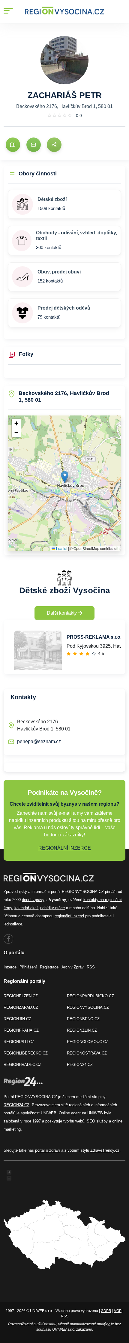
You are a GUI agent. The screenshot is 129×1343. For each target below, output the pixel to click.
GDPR (106, 1311)
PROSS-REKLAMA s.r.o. (94, 637)
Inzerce (10, 967)
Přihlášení (28, 967)
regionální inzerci (69, 916)
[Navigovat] (13, 144)
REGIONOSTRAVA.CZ (87, 1053)
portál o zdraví (47, 1150)
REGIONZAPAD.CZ (21, 1007)
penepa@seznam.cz (39, 741)
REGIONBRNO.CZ (83, 1019)
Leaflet (61, 548)
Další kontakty (62, 613)
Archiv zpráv (73, 967)
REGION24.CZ (80, 1064)
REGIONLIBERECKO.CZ (26, 1053)
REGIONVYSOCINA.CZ (88, 1007)
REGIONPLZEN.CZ (21, 996)
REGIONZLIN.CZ (82, 1030)
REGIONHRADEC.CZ (22, 1064)
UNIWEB (48, 1113)
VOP (118, 1311)
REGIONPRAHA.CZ (21, 1030)
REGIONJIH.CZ (17, 1019)
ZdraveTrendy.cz (104, 1150)
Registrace (49, 967)
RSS (91, 967)
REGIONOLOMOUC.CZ (87, 1041)
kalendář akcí (26, 908)
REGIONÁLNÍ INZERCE (64, 848)
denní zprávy (33, 899)
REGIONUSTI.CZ (19, 1041)
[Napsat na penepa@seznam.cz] (33, 144)
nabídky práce (52, 908)
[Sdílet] (54, 144)
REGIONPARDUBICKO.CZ (90, 996)
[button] (64, 477)
